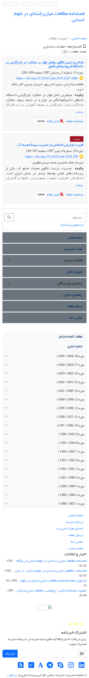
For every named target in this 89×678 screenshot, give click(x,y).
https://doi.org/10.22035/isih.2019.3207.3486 (47, 78)
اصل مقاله (48, 121)
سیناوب (12, 675)
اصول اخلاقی (74, 272)
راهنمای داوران (72, 295)
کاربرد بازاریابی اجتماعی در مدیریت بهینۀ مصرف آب (50, 145)
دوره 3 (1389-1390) (71, 486)
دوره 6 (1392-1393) (71, 460)
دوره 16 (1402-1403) (71, 373)
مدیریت (76, 139)
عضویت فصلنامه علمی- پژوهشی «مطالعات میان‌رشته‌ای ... (50, 590)
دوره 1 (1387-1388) (71, 503)
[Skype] (60, 666)
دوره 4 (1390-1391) (71, 477)
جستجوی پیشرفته (72, 225)
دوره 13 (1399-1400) (71, 399)
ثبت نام (28, 3)
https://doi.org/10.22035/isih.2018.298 (51, 157)
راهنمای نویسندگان (69, 283)
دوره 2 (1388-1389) (71, 495)
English (10, 3)
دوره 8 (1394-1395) (71, 443)
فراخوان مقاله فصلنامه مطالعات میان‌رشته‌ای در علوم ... (52, 580)
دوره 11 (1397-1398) (71, 417)
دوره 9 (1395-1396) (71, 434)
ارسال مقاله (74, 306)
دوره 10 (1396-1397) (71, 425)
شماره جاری (74, 346)
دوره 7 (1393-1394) (71, 451)
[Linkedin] (82, 666)
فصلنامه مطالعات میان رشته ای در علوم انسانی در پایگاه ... (50, 561)
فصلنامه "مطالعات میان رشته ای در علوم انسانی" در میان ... (49, 570)
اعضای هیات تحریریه (70, 528)
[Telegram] (50, 666)
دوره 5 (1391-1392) (71, 469)
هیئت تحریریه (73, 249)
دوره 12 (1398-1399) (71, 408)
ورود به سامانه (46, 3)
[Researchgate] (31, 666)
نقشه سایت (75, 548)
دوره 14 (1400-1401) (71, 391)
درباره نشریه (74, 522)
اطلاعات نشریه (73, 260)
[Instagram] (71, 666)
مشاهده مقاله (74, 121)
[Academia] (40, 666)
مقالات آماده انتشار (70, 336)
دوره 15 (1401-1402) (71, 382)
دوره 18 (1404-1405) (71, 356)
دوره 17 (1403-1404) (71, 365)
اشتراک (10, 654)
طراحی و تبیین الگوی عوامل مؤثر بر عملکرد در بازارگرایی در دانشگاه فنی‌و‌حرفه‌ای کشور (44, 64)
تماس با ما (76, 318)
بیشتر (79, 111)
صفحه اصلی (79, 38)
